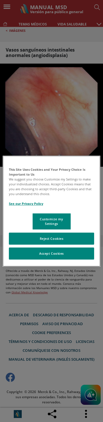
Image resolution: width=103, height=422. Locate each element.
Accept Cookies (51, 253)
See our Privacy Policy (26, 203)
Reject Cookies (52, 238)
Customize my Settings (51, 221)
